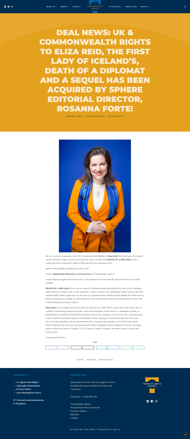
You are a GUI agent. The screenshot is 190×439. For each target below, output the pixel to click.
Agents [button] (63, 6)
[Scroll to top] (185, 434)
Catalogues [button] (114, 6)
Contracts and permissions (30, 400)
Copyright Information (28, 385)
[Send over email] (132, 347)
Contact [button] (144, 6)
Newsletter (131, 6)
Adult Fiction (99, 116)
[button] (5, 6)
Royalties (21, 403)
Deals (89, 116)
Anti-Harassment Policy (28, 392)
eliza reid (80, 360)
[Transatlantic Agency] (95, 6)
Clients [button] (75, 6)
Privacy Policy (23, 389)
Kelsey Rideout (117, 116)
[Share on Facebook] (57, 347)
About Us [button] (50, 6)
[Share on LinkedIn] (107, 347)
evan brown (90, 360)
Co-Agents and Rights (27, 382)
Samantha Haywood (105, 360)
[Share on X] (82, 347)
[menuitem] (5, 6)
